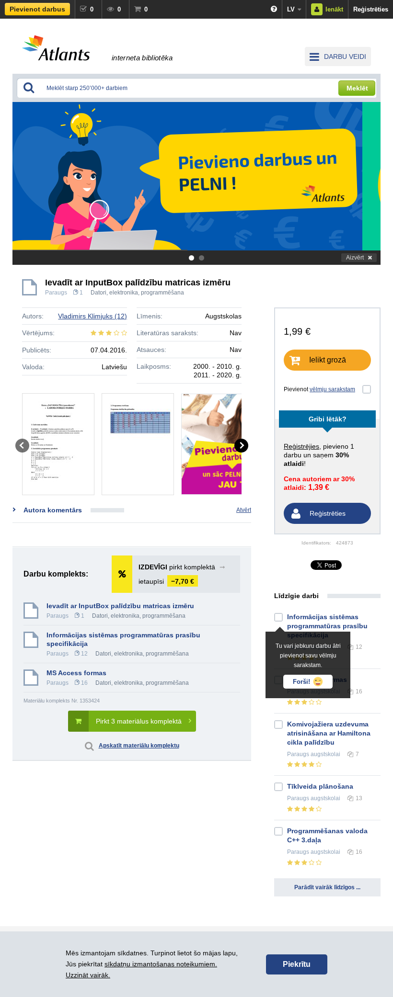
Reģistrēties (370, 9)
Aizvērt (355, 257)
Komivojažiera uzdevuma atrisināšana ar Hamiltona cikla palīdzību (328, 733)
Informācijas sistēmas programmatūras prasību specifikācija (123, 639)
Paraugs (56, 292)
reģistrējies (301, 446)
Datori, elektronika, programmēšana (137, 292)
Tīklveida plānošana (320, 786)
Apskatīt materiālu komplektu (139, 745)
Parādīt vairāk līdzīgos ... (327, 887)
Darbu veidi (345, 56)
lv (291, 9)
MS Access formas (76, 673)
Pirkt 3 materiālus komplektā (139, 721)
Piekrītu (297, 964)
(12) (92, 316)
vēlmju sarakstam (332, 389)
